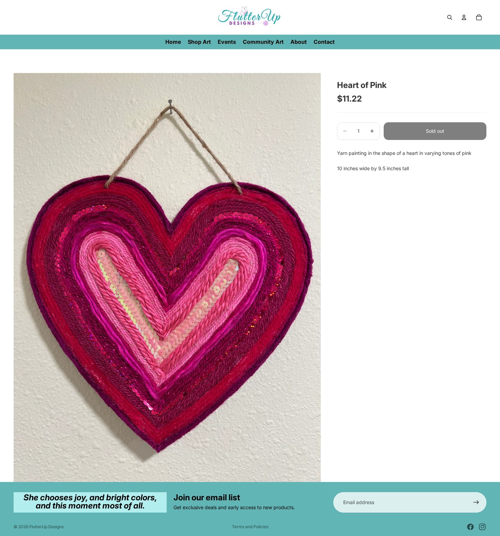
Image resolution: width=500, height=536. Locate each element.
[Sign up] (476, 502)
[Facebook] (470, 527)
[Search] (449, 17)
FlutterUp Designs (46, 526)
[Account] (463, 17)
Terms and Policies (250, 526)
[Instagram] (482, 527)
